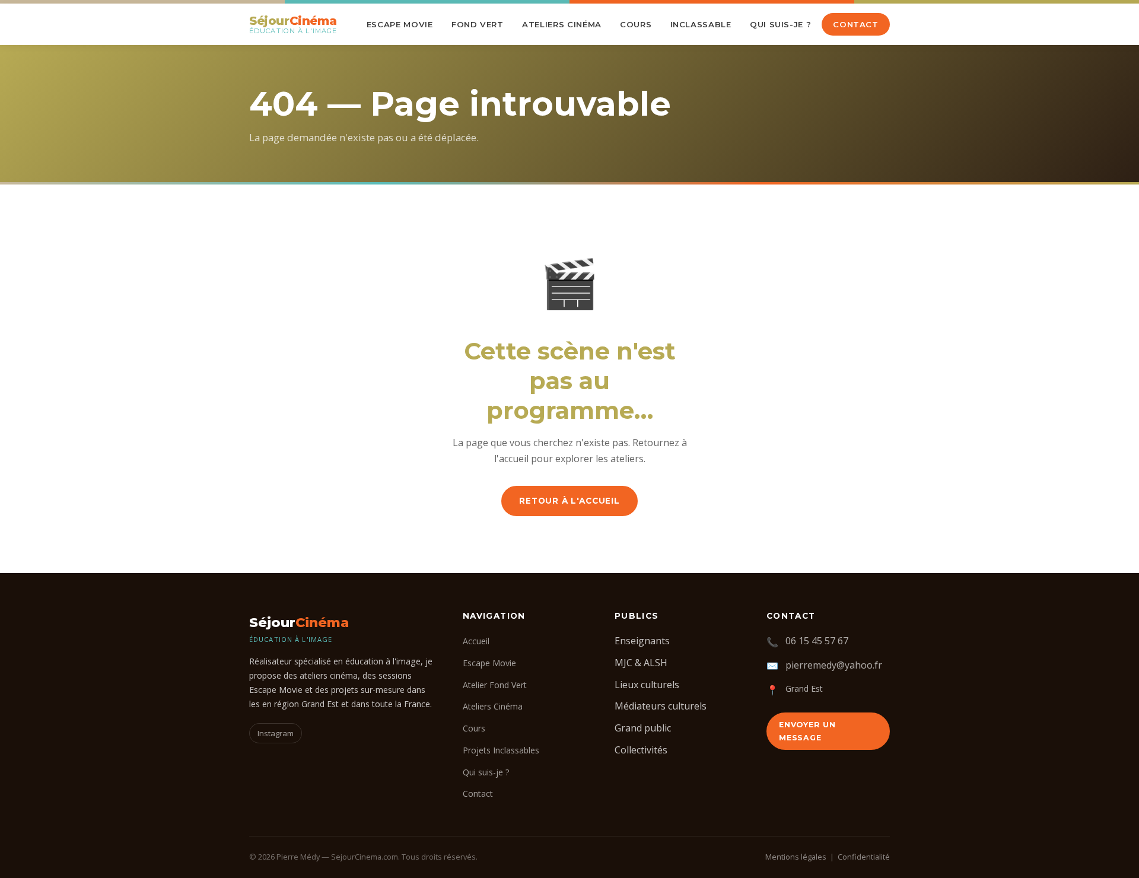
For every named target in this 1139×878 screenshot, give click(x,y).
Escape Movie (400, 24)
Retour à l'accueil (569, 500)
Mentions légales (795, 856)
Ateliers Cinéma (562, 24)
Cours (635, 24)
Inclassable (700, 24)
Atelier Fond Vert (495, 685)
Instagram (275, 733)
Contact (856, 24)
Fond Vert (477, 24)
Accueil (476, 641)
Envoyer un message (807, 731)
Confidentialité (864, 856)
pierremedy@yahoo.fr (833, 665)
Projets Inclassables (501, 750)
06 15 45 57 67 (816, 640)
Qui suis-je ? (781, 24)
